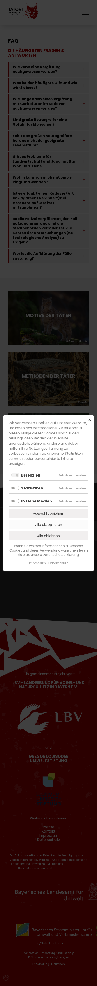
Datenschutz (58, 563)
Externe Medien (36, 501)
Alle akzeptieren (48, 524)
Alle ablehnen (48, 535)
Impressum (37, 563)
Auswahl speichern (48, 513)
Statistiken (32, 488)
